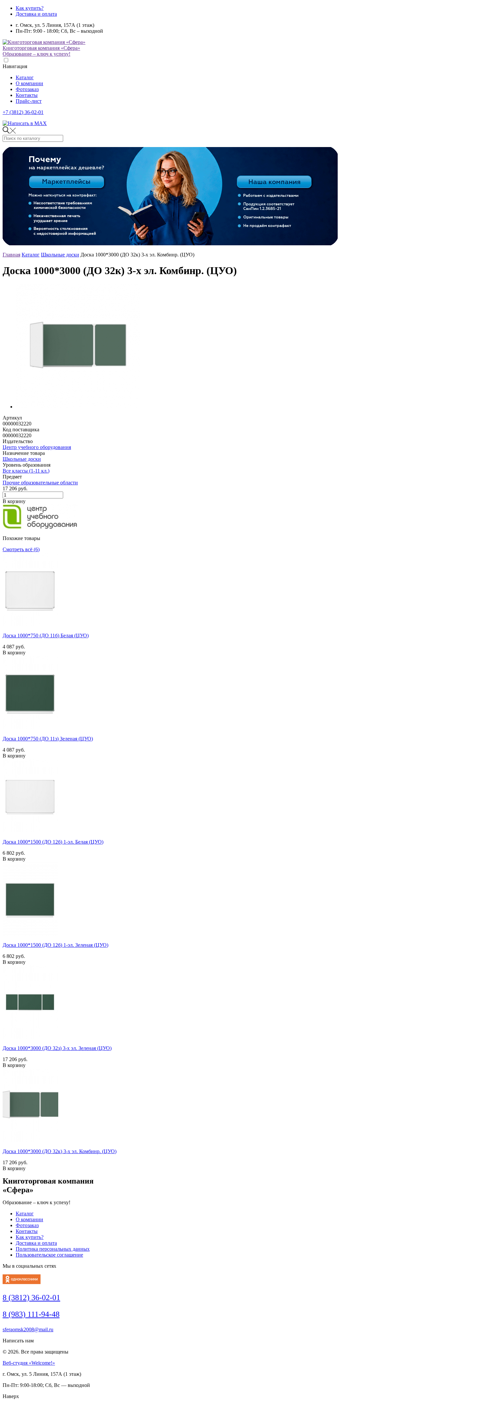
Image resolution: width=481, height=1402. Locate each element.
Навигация (15, 66)
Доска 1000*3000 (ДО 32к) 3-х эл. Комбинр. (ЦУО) (59, 1151)
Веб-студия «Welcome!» (29, 1363)
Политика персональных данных (53, 1249)
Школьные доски (60, 254)
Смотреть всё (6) (21, 549)
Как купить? (30, 8)
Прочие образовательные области (40, 482)
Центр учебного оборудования (37, 447)
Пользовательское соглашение (49, 1255)
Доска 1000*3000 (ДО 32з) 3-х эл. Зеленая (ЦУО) (57, 1048)
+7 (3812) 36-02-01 (23, 112)
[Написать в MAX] (25, 123)
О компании (29, 83)
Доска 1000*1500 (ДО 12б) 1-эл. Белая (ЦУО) (53, 842)
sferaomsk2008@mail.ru (28, 1329)
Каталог (25, 77)
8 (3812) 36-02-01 (31, 1297)
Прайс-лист (29, 101)
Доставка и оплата (36, 14)
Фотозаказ (27, 89)
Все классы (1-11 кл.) (26, 471)
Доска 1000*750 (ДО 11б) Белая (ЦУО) (46, 635)
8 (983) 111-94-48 (31, 1314)
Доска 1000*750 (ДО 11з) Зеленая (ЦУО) (48, 738)
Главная (11, 254)
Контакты (27, 95)
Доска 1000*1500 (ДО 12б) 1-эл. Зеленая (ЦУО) (55, 945)
